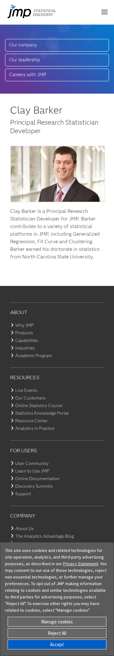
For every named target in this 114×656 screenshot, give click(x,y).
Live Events (26, 390)
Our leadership (24, 60)
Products (24, 333)
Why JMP (24, 325)
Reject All (57, 633)
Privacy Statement (80, 563)
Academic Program (33, 355)
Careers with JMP (27, 74)
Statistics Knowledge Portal (42, 413)
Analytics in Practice (34, 428)
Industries (25, 348)
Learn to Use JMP (32, 471)
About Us (24, 528)
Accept (57, 644)
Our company (23, 45)
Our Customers (30, 398)
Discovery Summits (34, 486)
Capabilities (26, 340)
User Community (31, 463)
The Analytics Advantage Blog (44, 536)
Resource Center (31, 421)
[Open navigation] (104, 12)
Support (23, 494)
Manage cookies (57, 622)
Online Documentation (37, 478)
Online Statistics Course (38, 405)
